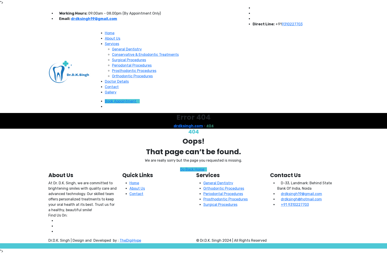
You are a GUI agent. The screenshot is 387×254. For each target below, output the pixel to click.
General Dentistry (127, 49)
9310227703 (292, 24)
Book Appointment (121, 101)
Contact (112, 87)
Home (109, 33)
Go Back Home (192, 169)
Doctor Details (117, 81)
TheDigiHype (130, 240)
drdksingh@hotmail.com (301, 199)
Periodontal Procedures (132, 65)
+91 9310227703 (295, 204)
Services (112, 44)
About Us (112, 38)
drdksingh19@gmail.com (94, 19)
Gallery (110, 92)
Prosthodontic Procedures (134, 71)
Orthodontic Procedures (132, 76)
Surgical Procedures (129, 60)
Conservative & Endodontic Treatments (145, 54)
